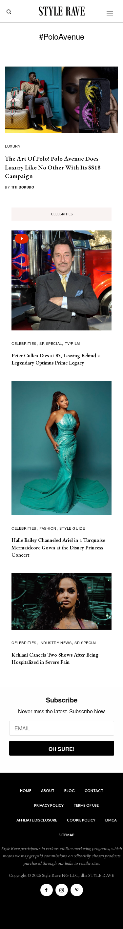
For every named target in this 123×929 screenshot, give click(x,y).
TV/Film (72, 343)
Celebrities (23, 343)
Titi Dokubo (22, 187)
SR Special (50, 343)
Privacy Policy (49, 805)
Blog (69, 790)
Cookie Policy (81, 820)
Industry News (55, 642)
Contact (94, 790)
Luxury (12, 145)
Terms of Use (86, 805)
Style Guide (72, 528)
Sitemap (66, 835)
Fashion (47, 528)
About (47, 790)
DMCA (111, 820)
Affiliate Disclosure (36, 820)
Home (25, 790)
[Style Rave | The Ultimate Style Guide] (62, 11)
